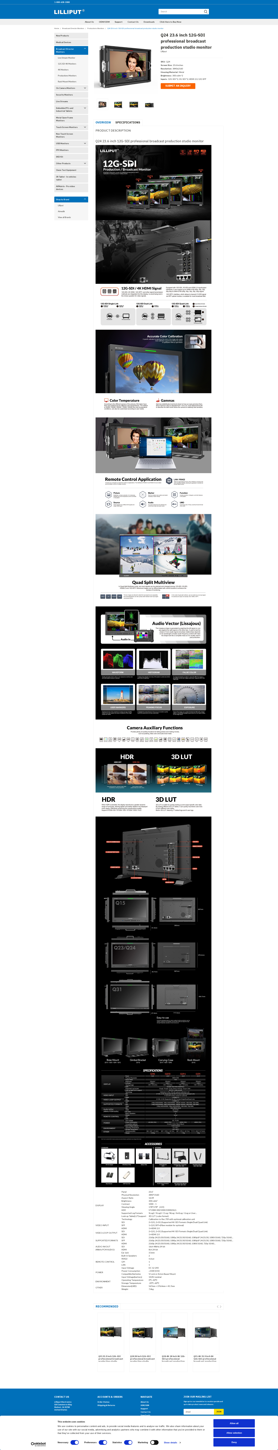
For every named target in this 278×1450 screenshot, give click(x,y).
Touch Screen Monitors (67, 127)
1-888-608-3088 (62, 2)
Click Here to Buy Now (170, 22)
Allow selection (234, 1433)
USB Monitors (62, 143)
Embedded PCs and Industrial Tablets (64, 109)
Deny (234, 1442)
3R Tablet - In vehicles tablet (66, 178)
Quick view (111, 1331)
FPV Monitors (62, 150)
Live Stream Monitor (66, 58)
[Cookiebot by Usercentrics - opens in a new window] (38, 1444)
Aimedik (61, 211)
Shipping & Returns (106, 1405)
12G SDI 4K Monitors (67, 64)
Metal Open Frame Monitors (64, 119)
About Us (89, 22)
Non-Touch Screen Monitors (64, 135)
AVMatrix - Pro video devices (65, 187)
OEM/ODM (104, 22)
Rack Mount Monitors (67, 81)
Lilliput (60, 205)
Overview (103, 122)
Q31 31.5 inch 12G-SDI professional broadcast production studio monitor (110, 1360)
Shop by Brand (62, 199)
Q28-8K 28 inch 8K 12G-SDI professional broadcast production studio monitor (173, 1360)
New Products (62, 35)
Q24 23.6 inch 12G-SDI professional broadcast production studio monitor (135, 28)
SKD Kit (59, 157)
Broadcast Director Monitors (73, 28)
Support (118, 22)
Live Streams (62, 101)
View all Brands (64, 217)
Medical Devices (63, 42)
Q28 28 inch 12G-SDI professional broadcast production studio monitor (142, 1360)
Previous (97, 64)
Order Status (103, 1402)
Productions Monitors (95, 28)
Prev (218, 1306)
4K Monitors (63, 70)
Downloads (149, 22)
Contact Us (133, 22)
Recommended (107, 1306)
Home (56, 28)
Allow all (234, 1423)
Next (155, 64)
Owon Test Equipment (66, 170)
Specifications (127, 122)
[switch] (103, 1442)
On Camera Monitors (65, 88)
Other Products (63, 163)
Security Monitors (64, 95)
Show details (170, 1442)
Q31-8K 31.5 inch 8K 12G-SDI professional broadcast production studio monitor (205, 1360)
